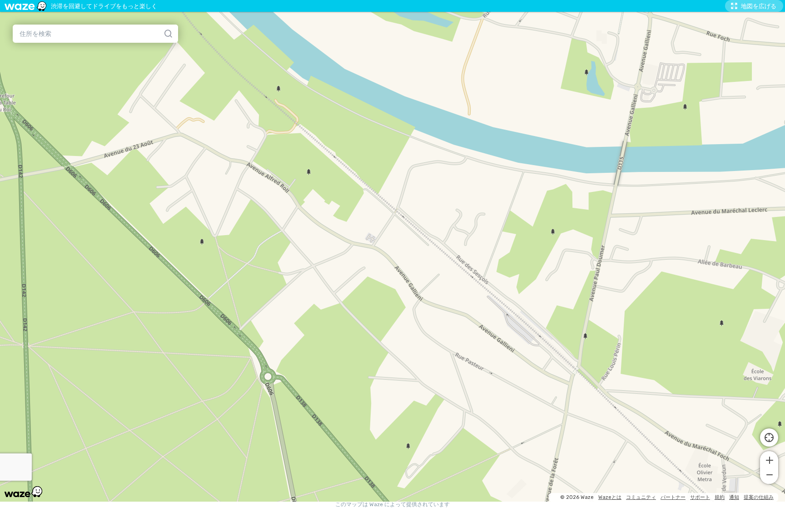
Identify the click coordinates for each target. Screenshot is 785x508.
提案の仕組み (759, 497)
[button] (769, 459)
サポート (700, 497)
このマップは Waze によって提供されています (392, 505)
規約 (720, 497)
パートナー (673, 497)
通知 (734, 497)
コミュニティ (641, 497)
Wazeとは (609, 497)
